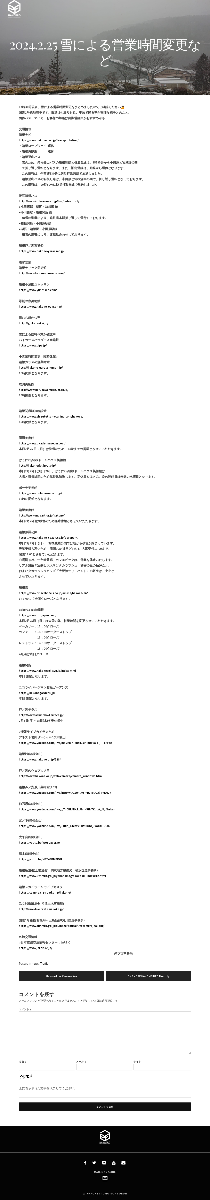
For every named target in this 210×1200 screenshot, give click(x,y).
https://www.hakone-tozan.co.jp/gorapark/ (48, 538)
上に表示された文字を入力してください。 (48, 1088)
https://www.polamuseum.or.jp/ (40, 493)
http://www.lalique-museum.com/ (42, 273)
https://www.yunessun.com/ (38, 290)
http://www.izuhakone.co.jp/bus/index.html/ (49, 201)
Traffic (44, 963)
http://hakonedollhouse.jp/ (37, 465)
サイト (137, 1061)
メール (81, 1061)
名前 (22, 1061)
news (35, 963)
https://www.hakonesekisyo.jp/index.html (47, 671)
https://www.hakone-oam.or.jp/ (40, 306)
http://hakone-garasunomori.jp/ (41, 367)
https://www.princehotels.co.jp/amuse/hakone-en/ (53, 593)
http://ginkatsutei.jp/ (33, 323)
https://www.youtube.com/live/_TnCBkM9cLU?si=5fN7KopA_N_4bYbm (66, 809)
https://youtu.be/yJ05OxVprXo (39, 842)
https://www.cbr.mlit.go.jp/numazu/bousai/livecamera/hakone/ (62, 926)
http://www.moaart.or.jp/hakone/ (42, 515)
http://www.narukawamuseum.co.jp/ (43, 390)
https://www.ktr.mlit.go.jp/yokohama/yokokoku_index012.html (62, 876)
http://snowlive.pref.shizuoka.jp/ (41, 909)
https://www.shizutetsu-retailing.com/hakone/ (51, 416)
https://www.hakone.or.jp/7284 (40, 759)
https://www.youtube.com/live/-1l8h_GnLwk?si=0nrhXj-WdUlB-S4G (64, 826)
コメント (25, 1009)
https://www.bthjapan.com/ (37, 615)
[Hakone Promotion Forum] (14, 16)
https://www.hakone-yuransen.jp (41, 251)
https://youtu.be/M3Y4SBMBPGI (40, 859)
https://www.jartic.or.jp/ (35, 948)
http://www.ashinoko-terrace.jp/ (41, 715)
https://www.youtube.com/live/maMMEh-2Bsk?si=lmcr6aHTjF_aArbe (65, 743)
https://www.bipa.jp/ (33, 345)
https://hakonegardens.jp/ (37, 693)
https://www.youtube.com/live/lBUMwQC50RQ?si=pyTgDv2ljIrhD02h (65, 793)
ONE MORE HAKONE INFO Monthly (149, 976)
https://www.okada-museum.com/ (42, 443)
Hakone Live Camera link (61, 976)
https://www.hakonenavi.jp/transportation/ (49, 140)
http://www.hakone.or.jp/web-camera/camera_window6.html (61, 776)
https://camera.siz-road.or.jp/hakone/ (45, 892)
